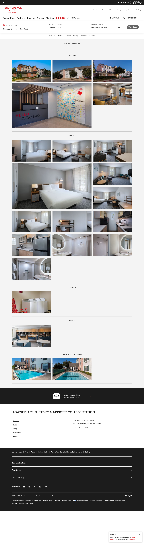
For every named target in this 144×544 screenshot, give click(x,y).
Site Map (14, 503)
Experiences (128, 10)
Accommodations (108, 10)
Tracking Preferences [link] (18, 500)
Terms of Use (37, 500)
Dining (119, 10)
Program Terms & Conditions (51, 500)
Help (31, 503)
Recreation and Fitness (87, 36)
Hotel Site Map (23, 503)
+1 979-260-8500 (131, 18)
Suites (60, 36)
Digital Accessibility (97, 500)
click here (132, 539)
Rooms (15, 425)
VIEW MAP (115, 18)
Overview (95, 10)
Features (68, 36)
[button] (123, 2)
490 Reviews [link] (75, 18)
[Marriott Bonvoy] (136, 2)
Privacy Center (66, 500)
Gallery (138, 10)
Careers (28, 500)
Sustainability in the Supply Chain (115, 500)
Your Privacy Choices (82, 500)
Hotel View (52, 36)
